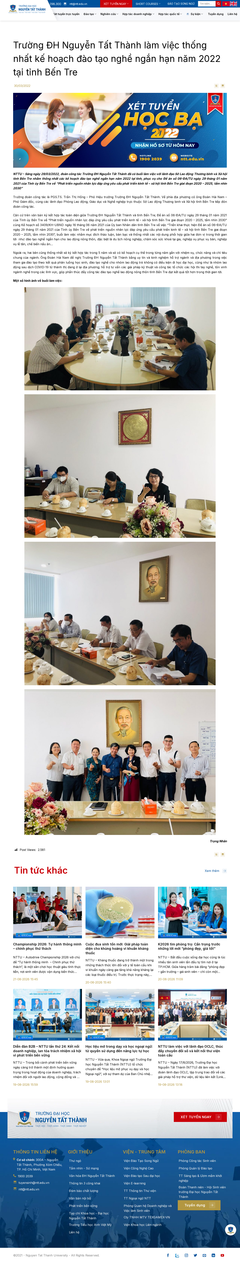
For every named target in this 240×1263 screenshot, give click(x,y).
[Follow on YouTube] (222, 1256)
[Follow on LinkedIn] (213, 1256)
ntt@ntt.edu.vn (29, 1189)
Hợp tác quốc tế (168, 14)
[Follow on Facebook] (168, 1256)
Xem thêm (212, 871)
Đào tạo (89, 14)
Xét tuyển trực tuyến (66, 14)
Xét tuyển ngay (115, 3)
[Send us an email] (204, 1256)
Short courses (147, 3)
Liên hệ (232, 14)
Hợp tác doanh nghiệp (137, 14)
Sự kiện (195, 14)
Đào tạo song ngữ (181, 3)
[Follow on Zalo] (177, 1256)
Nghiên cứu (108, 14)
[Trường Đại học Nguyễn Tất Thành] (26, 8)
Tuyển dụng (216, 14)
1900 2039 (25, 1176)
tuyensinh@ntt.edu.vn (34, 1183)
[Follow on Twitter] (195, 1256)
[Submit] (218, 4)
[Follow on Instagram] (186, 1256)
